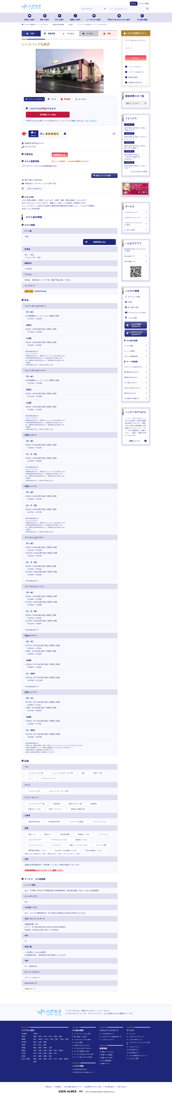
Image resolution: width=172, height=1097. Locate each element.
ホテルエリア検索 (134, 297)
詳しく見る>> (91, 121)
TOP (32, 33)
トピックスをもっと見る (139, 171)
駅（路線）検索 (133, 307)
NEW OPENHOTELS (80, 1069)
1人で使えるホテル (130, 383)
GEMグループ (30, 989)
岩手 (50, 1036)
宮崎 (60, 1059)
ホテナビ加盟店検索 (131, 356)
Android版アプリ (130, 261)
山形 (45, 1036)
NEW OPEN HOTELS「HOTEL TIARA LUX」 (134, 127)
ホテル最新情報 (106, 1060)
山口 (55, 1053)
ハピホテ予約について (136, 1039)
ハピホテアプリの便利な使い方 (111, 1036)
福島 (60, 1036)
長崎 (45, 1059)
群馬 (67, 1039)
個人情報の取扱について (73, 1087)
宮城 (55, 1036)
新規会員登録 (133, 77)
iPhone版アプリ (129, 256)
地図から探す (75, 19)
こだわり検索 (132, 318)
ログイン (135, 58)
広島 (39, 1053)
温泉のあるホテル (130, 393)
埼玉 (46, 1039)
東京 (34, 1039)
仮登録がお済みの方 (135, 82)
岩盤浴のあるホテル (131, 377)
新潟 (34, 1042)
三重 (50, 1047)
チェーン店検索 (129, 351)
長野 (45, 1042)
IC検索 (130, 302)
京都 (45, 1050)
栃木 (56, 1039)
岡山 (34, 1053)
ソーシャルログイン (135, 67)
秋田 (39, 1036)
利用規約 (58, 1087)
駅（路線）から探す (80, 1036)
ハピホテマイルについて (132, 217)
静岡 (45, 1047)
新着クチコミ (105, 1063)
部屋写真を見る (99, 242)
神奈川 (40, 1039)
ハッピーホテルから (135, 412)
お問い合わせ (121, 1087)
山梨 (39, 1042)
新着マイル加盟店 (107, 1055)
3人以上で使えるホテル (132, 388)
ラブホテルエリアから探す (137, 312)
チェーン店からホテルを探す (83, 1057)
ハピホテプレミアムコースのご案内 (133, 224)
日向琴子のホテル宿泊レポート (84, 1072)
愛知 (34, 1047)
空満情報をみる (59, 155)
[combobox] (126, 8)
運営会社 (49, 1087)
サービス (130, 206)
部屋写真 (51, 33)
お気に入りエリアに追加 (103, 175)
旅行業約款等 (109, 1087)
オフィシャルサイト (34, 188)
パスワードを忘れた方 (136, 72)
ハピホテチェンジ (134, 1047)
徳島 (39, 1056)
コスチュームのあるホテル (133, 367)
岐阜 (39, 1047)
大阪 (34, 1050)
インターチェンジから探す (82, 1034)
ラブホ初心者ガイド (107, 1034)
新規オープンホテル (107, 1052)
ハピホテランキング (131, 212)
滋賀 (50, 1050)
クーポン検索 (128, 346)
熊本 (50, 1059)
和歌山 (61, 1050)
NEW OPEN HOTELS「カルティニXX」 (135, 165)
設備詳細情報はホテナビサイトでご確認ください (44, 870)
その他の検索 (142, 19)
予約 (109, 33)
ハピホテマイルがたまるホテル (135, 333)
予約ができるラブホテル (82, 1045)
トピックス (131, 118)
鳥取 (45, 1053)
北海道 (35, 1033)
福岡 (34, 1059)
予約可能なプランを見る (48, 115)
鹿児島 (66, 1059)
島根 (50, 1053)
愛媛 (45, 1056)
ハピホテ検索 (132, 291)
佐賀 (39, 1059)
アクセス (70, 33)
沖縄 (34, 1061)
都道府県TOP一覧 (134, 96)
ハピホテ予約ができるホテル (135, 325)
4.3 (42, 134)
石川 (34, 1045)
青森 (34, 1036)
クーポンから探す (94, 19)
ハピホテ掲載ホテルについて (138, 1055)
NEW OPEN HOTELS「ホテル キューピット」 (135, 136)
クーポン (89, 33)
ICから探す (59, 19)
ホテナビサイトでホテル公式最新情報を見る (39, 166)
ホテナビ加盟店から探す (82, 1051)
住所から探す (29, 19)
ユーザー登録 (143, 3)
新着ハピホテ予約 (107, 1058)
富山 (39, 1045)
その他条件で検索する (131, 398)
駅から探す (44, 19)
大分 (55, 1059)
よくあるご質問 (129, 230)
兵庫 (39, 1050)
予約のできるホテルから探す (119, 19)
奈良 (55, 1050)
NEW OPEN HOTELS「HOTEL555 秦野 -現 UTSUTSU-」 (132, 155)
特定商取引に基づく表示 (93, 1087)
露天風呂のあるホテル (131, 372)
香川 (34, 1056)
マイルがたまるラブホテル (82, 1048)
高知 (50, 1056)
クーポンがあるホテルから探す (84, 1054)
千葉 (51, 1039)
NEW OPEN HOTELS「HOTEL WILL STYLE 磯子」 (134, 145)
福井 (45, 1045)
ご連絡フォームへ (134, 441)
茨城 (61, 1039)
